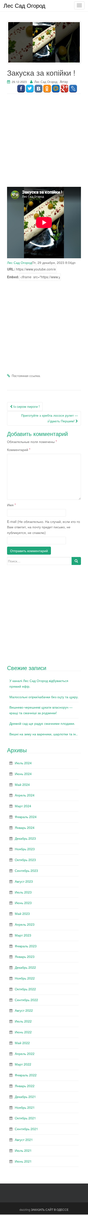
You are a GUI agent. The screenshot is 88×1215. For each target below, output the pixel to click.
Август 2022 (24, 1010)
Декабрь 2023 (25, 838)
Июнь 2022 (23, 1032)
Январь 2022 (24, 1085)
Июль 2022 (23, 1021)
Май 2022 (22, 1042)
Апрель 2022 (24, 1053)
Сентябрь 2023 (26, 870)
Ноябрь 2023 (25, 849)
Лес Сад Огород (45, 81)
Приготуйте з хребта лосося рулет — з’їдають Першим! (49, 418)
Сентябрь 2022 (26, 999)
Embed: (13, 276)
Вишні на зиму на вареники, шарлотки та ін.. (43, 734)
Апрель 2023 (24, 924)
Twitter (30, 89)
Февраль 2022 (26, 1075)
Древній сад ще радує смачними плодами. (42, 723)
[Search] (76, 561)
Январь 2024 (24, 827)
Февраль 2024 (26, 816)
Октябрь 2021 (25, 1118)
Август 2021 (24, 1139)
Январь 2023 (24, 956)
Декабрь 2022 (25, 967)
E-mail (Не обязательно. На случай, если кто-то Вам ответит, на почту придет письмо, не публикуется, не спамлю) (43, 527)
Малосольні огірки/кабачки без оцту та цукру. (44, 696)
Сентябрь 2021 (26, 1128)
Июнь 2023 (23, 902)
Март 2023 (23, 935)
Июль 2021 (23, 1150)
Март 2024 (23, 805)
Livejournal (73, 89)
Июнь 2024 (23, 773)
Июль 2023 (23, 892)
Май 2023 (22, 913)
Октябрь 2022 (25, 989)
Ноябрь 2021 (25, 1107)
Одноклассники (47, 89)
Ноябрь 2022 (25, 978)
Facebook (21, 89)
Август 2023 (24, 881)
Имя (11, 504)
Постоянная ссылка (26, 375)
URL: (11, 269)
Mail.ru (56, 89)
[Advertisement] (44, 143)
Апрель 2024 (24, 795)
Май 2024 (22, 784)
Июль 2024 (23, 762)
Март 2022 (23, 1064)
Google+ (64, 89)
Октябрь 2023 (25, 859)
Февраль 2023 (26, 946)
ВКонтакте (38, 89)
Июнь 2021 (23, 1161)
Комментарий (18, 449)
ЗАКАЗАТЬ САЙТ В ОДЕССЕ (50, 1209)
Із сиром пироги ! (26, 406)
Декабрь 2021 (25, 1096)
